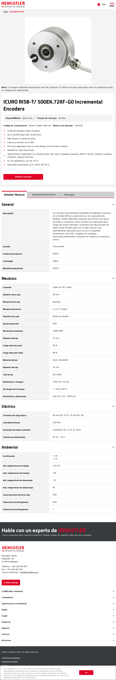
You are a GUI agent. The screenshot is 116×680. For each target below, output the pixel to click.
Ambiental (10, 447)
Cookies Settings (11, 582)
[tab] (14, 195)
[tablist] (58, 195)
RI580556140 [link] (17, 12)
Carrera (6, 634)
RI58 (5, 12)
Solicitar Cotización (23, 176)
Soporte (6, 628)
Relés (4, 610)
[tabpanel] (58, 358)
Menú (112, 5)
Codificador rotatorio (12, 591)
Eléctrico (8, 406)
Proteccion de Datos (10, 662)
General (8, 204)
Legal (4, 616)
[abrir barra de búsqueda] (98, 4)
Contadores (7, 597)
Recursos (6, 640)
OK (86, 672)
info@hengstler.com (29, 572)
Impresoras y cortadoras (14, 604)
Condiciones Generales (11, 658)
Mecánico (9, 278)
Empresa (6, 622)
